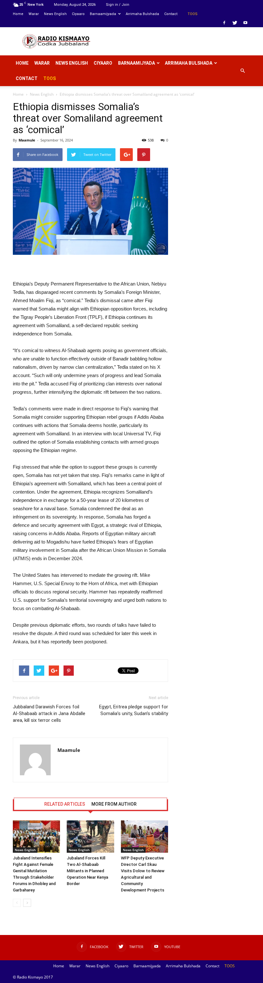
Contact (170, 14)
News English (55, 14)
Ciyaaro (78, 14)
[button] (242, 70)
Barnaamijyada (103, 14)
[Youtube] (245, 22)
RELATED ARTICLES (64, 804)
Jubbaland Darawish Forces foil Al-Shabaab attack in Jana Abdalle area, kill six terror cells (49, 713)
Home (18, 14)
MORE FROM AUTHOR (114, 804)
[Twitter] (235, 22)
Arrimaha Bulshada (142, 14)
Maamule (27, 140)
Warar (34, 14)
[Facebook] (224, 22)
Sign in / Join (117, 5)
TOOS (193, 14)
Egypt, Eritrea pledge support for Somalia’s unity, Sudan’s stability (133, 710)
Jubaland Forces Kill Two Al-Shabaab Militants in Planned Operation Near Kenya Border (87, 871)
